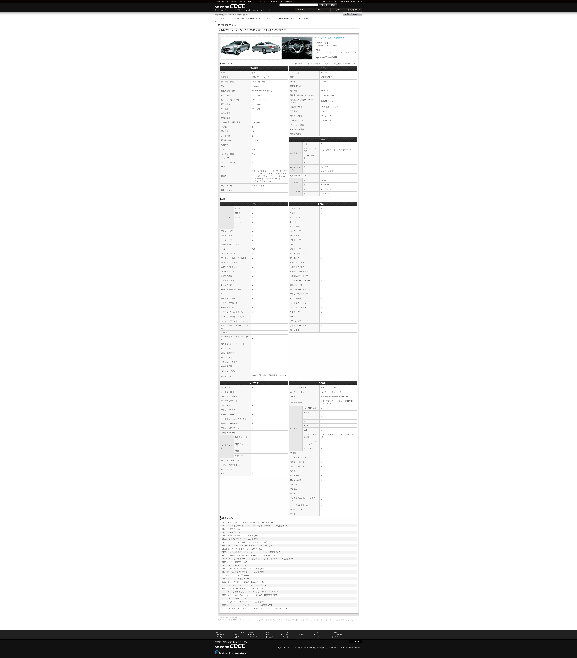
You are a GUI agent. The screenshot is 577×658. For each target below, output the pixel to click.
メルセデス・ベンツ (240, 18)
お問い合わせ (338, 1)
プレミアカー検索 (327, 5)
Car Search (303, 10)
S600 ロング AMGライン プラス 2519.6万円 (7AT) (243, 602)
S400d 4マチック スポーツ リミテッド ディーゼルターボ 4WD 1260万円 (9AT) (255, 526)
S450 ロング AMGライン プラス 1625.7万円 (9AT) (243, 569)
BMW (249, 1)
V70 (342, 620)
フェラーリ (253, 637)
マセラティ (236, 637)
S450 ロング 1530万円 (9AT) (234, 562)
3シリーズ (241, 620)
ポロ (306, 620)
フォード (285, 637)
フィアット (220, 637)
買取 (338, 10)
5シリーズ (249, 620)
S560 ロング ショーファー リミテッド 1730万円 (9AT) (245, 585)
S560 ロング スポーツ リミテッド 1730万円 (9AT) (243, 589)
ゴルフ (302, 620)
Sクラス (279, 620)
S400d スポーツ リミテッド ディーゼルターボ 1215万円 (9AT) (248, 522)
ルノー (301, 634)
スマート (236, 634)
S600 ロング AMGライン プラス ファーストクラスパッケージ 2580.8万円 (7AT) (255, 608)
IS (229, 620)
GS (226, 620)
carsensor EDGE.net (233, 6)
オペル (334, 632)
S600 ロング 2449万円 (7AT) (234, 598)
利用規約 (218, 642)
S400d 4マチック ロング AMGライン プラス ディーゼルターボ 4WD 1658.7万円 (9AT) (258, 559)
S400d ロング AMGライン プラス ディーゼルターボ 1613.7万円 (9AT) (251, 552)
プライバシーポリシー (242, 642)
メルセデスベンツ (221, 1)
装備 (336, 51)
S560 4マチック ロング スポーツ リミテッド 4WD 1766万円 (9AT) (250, 595)
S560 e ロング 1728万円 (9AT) (235, 575)
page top (355, 641)
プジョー (285, 634)
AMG (317, 632)
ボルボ (251, 634)
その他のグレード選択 (326, 57)
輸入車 (280, 648)
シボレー (319, 637)
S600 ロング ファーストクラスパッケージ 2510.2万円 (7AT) (247, 605)
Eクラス (273, 620)
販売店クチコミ (354, 10)
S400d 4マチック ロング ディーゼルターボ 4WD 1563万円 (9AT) (249, 555)
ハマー (301, 637)
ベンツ (218, 632)
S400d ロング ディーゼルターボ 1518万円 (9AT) (242, 549)
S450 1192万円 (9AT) (231, 529)
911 (331, 620)
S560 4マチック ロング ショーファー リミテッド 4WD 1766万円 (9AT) (251, 592)
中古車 (290, 648)
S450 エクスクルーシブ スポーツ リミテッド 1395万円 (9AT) (247, 542)
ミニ (352, 620)
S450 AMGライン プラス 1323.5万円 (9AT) (240, 536)
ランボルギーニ (271, 637)
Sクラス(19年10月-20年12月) (282, 18)
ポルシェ (302, 632)
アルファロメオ (337, 634)
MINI (267, 632)
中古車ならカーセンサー (353, 1)
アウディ (256, 1)
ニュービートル (314, 620)
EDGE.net (218, 18)
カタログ (320, 10)
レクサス (265, 1)
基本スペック (327, 44)
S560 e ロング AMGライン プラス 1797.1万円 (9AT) (244, 582)
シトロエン (319, 634)
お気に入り (352, 14)
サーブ (268, 634)
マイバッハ (220, 634)
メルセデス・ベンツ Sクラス (260, 18)
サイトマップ (327, 1)
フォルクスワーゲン (237, 1)
